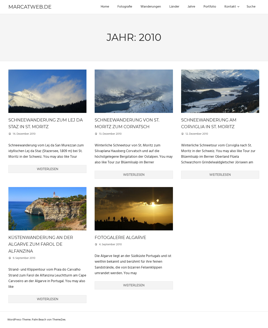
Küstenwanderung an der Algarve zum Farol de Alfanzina (40, 244)
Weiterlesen (47, 169)
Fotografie (124, 6)
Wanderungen (150, 6)
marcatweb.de (30, 7)
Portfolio (210, 6)
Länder (174, 6)
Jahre (191, 6)
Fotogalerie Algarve (120, 237)
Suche (251, 6)
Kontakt (230, 6)
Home (105, 6)
